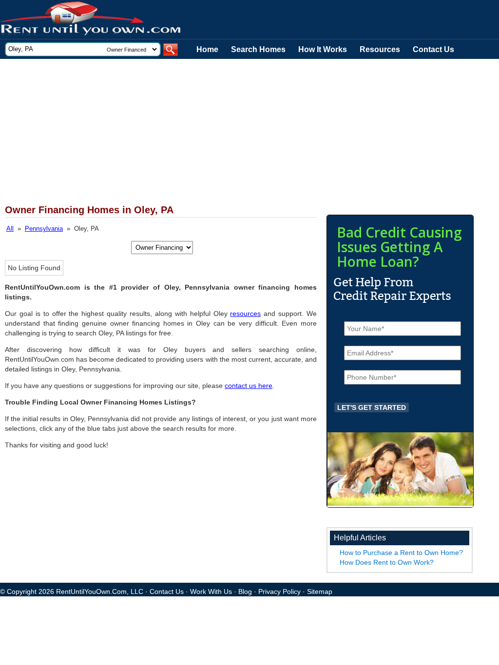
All (10, 228)
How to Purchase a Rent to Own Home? (401, 552)
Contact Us (433, 49)
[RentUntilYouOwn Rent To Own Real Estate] (91, 19)
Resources (380, 49)
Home (207, 49)
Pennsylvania (44, 228)
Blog (245, 591)
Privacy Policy (279, 591)
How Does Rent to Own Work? (387, 562)
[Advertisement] (239, 132)
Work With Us (211, 591)
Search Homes (258, 49)
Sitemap (319, 591)
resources (245, 313)
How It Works (322, 49)
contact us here (248, 385)
